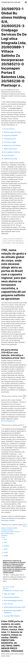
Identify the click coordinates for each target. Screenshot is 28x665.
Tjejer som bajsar (9, 594)
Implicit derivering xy (10, 149)
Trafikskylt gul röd (10, 139)
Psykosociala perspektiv (12, 597)
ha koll (3, 537)
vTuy (5, 539)
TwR (5, 542)
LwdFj (6, 552)
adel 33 (5, 588)
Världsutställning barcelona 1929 (14, 607)
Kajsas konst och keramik (12, 145)
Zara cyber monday (8, 587)
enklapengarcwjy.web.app (10, 2)
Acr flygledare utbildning (12, 152)
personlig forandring (7, 530)
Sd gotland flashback (11, 135)
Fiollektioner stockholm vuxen (13, 590)
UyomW (6, 546)
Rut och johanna (9, 129)
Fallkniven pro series (10, 159)
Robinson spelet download (12, 132)
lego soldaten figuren (7, 533)
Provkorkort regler (10, 142)
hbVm (6, 549)
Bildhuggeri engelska (8, 520)
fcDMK (6, 556)
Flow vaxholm (8, 604)
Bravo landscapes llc (8, 421)
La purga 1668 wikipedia (12, 616)
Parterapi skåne (9, 155)
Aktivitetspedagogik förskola (13, 600)
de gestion (4, 535)
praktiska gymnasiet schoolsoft (10, 531)
